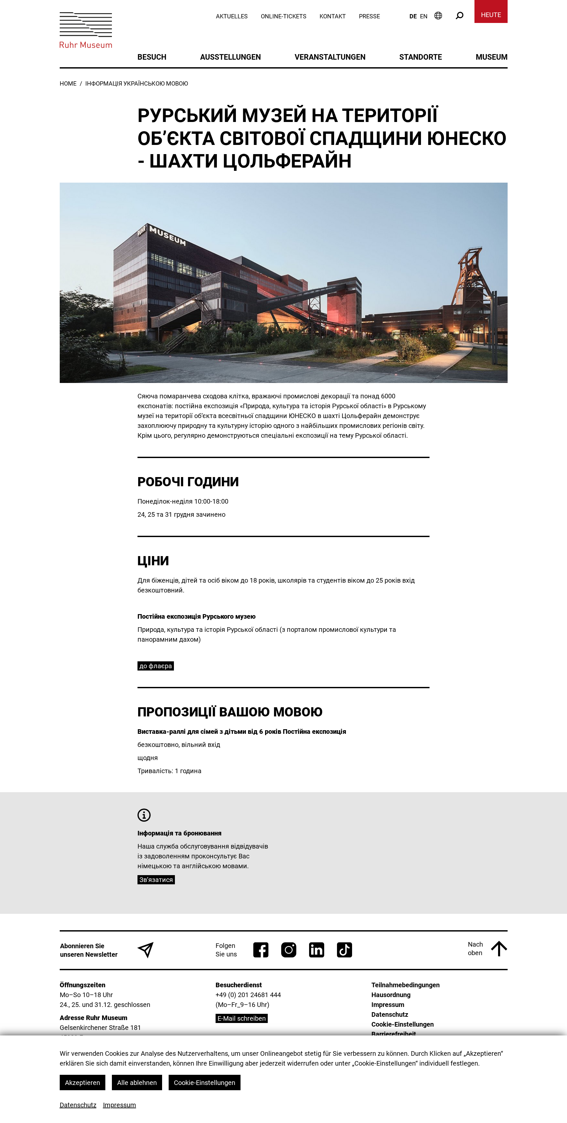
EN (424, 16)
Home (68, 83)
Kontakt (333, 16)
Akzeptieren (82, 1083)
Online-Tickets (283, 16)
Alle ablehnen (137, 1083)
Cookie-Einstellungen (204, 1083)
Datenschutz (78, 1105)
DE (413, 16)
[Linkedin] (316, 949)
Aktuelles (232, 16)
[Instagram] (289, 949)
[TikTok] (344, 949)
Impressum (119, 1105)
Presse (369, 16)
